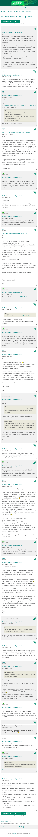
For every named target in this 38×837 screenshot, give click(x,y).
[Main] (19, 3)
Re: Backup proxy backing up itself (12, 75)
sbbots (3, 737)
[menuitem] (34, 8)
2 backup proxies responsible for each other (14, 233)
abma (3, 28)
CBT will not (23, 297)
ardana (3, 128)
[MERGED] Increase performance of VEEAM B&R (16, 132)
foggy (3, 70)
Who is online (6, 822)
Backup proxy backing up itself (16, 16)
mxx (3, 229)
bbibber (3, 558)
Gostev (3, 444)
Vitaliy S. (4, 395)
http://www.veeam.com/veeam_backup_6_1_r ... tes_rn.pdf (19, 105)
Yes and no (5, 770)
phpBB (14, 833)
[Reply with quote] (34, 29)
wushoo (3, 774)
